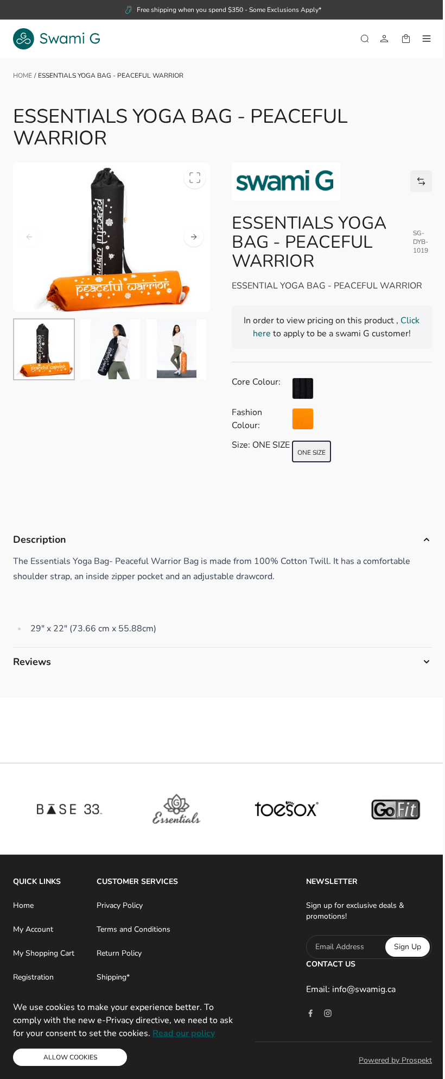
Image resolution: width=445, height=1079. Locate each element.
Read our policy (183, 1033)
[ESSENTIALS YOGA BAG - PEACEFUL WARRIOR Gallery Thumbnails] (110, 349)
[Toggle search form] (364, 38)
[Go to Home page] (56, 38)
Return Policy (117, 953)
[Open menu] (426, 38)
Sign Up (399, 947)
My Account (33, 929)
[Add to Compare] (421, 181)
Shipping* (111, 977)
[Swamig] (286, 181)
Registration (33, 977)
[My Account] (384, 38)
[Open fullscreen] (195, 178)
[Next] (194, 237)
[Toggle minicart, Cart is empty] (405, 38)
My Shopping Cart (43, 953)
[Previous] (29, 237)
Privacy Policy (118, 905)
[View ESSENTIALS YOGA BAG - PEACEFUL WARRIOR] (44, 349)
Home (22, 75)
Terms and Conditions (132, 929)
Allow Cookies (70, 1057)
